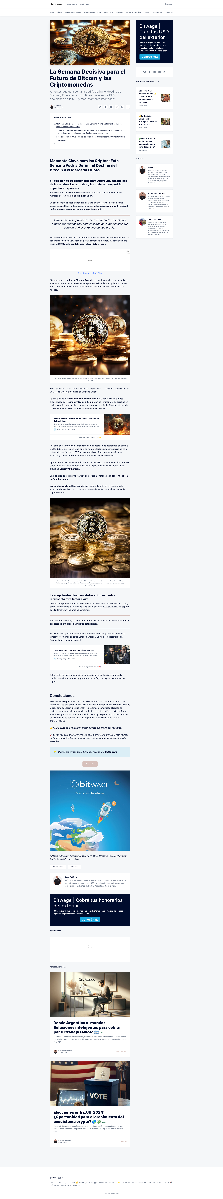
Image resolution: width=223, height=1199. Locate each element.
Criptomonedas (89, 12)
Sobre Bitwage (121, 1051)
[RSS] (164, 72)
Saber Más (90, 764)
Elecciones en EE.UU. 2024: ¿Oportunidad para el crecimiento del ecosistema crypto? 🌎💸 (89, 1117)
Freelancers (157, 12)
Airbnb (59, 12)
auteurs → (140, 159)
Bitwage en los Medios (73, 12)
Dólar (99, 12)
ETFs (99, 462)
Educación (119, 12)
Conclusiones (62, 140)
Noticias (123, 1141)
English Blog (84, 4)
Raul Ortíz (58, 106)
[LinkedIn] (159, 72)
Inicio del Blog (72, 4)
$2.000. (57, 449)
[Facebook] (149, 72)
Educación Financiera (133, 12)
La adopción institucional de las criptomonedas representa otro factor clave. (91, 137)
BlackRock (97, 452)
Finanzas (147, 12)
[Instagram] (154, 72)
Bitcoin (91, 203)
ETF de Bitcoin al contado (65, 392)
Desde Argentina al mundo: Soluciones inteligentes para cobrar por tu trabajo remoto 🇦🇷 (87, 1027)
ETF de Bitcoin (110, 606)
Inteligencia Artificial (172, 12)
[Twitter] (76, 877)
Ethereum (102, 203)
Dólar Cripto (108, 12)
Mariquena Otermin (65, 1050)
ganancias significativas (61, 240)
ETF (77, 452)
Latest (52, 12)
